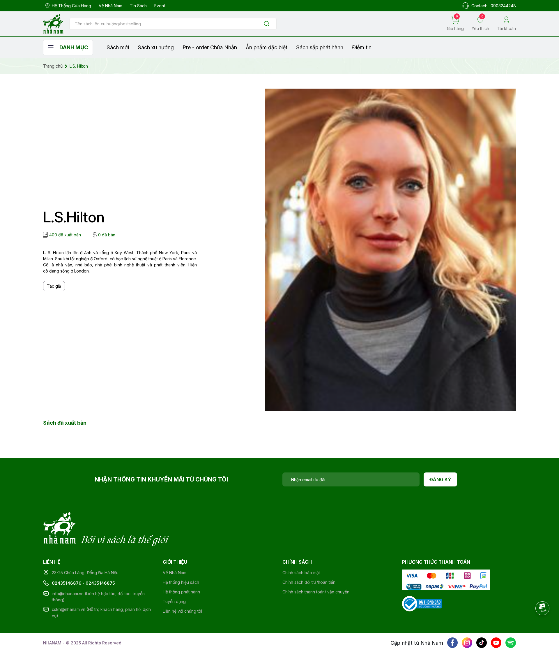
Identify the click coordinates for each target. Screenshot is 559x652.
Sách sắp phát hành (319, 47)
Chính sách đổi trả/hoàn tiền (308, 582)
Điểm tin (362, 47)
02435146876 (67, 583)
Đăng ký (440, 479)
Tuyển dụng (174, 601)
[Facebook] (452, 642)
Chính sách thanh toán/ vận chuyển (315, 591)
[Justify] (266, 24)
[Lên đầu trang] (543, 624)
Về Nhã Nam (110, 5)
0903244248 (503, 5)
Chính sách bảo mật (301, 572)
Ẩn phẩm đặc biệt (266, 47)
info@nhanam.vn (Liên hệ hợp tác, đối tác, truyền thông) (98, 596)
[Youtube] (496, 642)
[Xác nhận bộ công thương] (422, 603)
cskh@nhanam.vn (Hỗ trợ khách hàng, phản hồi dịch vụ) (101, 612)
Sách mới (118, 47)
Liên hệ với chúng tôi (182, 611)
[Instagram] (467, 642)
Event (159, 5)
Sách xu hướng (156, 47)
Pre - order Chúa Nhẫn (210, 47)
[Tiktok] (481, 642)
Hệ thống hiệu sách (181, 582)
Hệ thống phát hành (181, 591)
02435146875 (100, 583)
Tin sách (138, 5)
